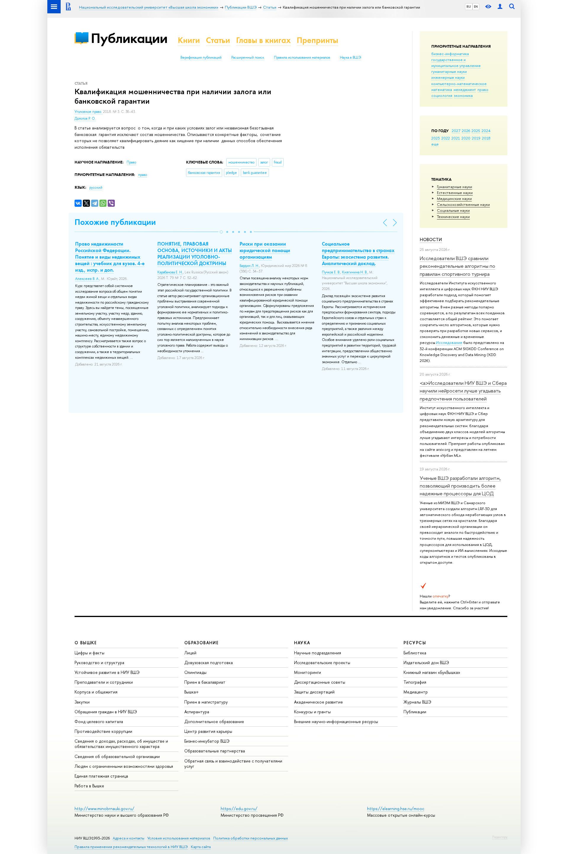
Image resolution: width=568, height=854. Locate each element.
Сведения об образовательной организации (117, 756)
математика (441, 89)
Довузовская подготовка (208, 662)
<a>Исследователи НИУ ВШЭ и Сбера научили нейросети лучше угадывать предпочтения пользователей (463, 390)
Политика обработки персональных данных (250, 838)
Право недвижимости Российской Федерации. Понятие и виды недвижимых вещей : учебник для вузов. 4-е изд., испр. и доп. (110, 257)
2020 (466, 138)
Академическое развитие (318, 702)
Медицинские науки (454, 198)
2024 (486, 130)
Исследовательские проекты (322, 662)
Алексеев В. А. (87, 278)
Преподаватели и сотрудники (104, 682)
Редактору (499, 837)
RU (469, 6)
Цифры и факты (89, 653)
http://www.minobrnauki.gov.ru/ (104, 808)
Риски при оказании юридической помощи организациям (265, 250)
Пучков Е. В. (331, 272)
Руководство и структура (99, 662)
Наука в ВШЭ (350, 57)
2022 (445, 138)
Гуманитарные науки (454, 186)
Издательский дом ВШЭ (426, 662)
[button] (221, 232)
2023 (435, 138)
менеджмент (465, 89)
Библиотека (415, 653)
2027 (456, 130)
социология (441, 95)
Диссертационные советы (319, 682)
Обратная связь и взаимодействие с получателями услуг (233, 763)
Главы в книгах (263, 40)
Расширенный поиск (247, 57)
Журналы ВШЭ (417, 702)
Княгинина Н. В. (354, 272)
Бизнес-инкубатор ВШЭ (207, 741)
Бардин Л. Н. (249, 265)
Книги (189, 40)
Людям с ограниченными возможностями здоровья (124, 766)
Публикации (129, 38)
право (482, 89)
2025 (476, 130)
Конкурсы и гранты (312, 711)
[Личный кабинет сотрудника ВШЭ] (500, 6)
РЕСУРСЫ (415, 642)
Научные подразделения (317, 653)
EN (476, 6)
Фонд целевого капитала (99, 721)
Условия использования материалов (178, 838)
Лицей (190, 653)
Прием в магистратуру (206, 702)
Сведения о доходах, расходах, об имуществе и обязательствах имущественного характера (121, 743)
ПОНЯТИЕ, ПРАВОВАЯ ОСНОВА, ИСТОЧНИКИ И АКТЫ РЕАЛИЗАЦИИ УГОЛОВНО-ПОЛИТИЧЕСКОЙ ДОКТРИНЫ (194, 254)
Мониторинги (307, 672)
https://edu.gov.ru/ (239, 808)
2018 (486, 138)
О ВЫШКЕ (86, 642)
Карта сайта (201, 846)
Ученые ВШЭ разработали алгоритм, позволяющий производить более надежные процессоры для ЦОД (460, 486)
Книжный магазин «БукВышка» (432, 672)
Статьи (218, 40)
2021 (455, 138)
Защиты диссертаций (314, 692)
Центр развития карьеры (208, 731)
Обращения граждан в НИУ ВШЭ (106, 711)
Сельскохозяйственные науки (463, 204)
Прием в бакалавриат (204, 682)
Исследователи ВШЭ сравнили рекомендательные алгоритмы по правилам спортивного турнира (457, 266)
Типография (415, 682)
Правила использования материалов (302, 57)
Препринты (317, 40)
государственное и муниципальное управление (456, 62)
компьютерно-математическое (459, 83)
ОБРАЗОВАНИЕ (201, 642)
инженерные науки (448, 77)
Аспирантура (196, 711)
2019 (476, 138)
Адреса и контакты (128, 838)
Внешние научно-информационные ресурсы (336, 721)
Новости (431, 239)
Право (131, 162)
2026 (466, 130)
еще (435, 144)
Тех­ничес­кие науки (453, 216)
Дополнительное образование (214, 721)
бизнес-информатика (450, 53)
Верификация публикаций (201, 57)
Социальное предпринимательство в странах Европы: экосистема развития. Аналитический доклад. (358, 254)
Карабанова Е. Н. (170, 272)
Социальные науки (453, 210)
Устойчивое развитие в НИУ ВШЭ (107, 672)
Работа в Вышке (89, 786)
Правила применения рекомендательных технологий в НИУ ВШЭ (131, 846)
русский (95, 187)
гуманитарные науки (449, 71)
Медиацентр (416, 692)
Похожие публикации (115, 222)
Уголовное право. (89, 111)
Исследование (449, 342)
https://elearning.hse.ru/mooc (395, 808)
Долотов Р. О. (85, 118)
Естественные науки (455, 192)
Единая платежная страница (101, 776)
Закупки (82, 702)
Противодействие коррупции (103, 731)
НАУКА (302, 642)
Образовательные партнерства (214, 751)
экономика (463, 95)
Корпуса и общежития (96, 692)
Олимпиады (195, 672)
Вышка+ (191, 692)
